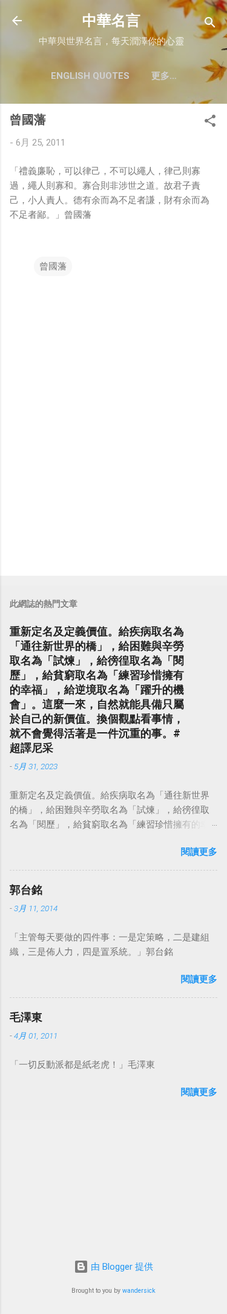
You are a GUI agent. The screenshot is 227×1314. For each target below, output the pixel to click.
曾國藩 (53, 266)
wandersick (139, 1291)
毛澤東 (26, 1017)
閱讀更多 (199, 851)
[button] (210, 122)
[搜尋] (210, 24)
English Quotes (90, 75)
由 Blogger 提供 (120, 1266)
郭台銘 (26, 889)
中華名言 (111, 20)
